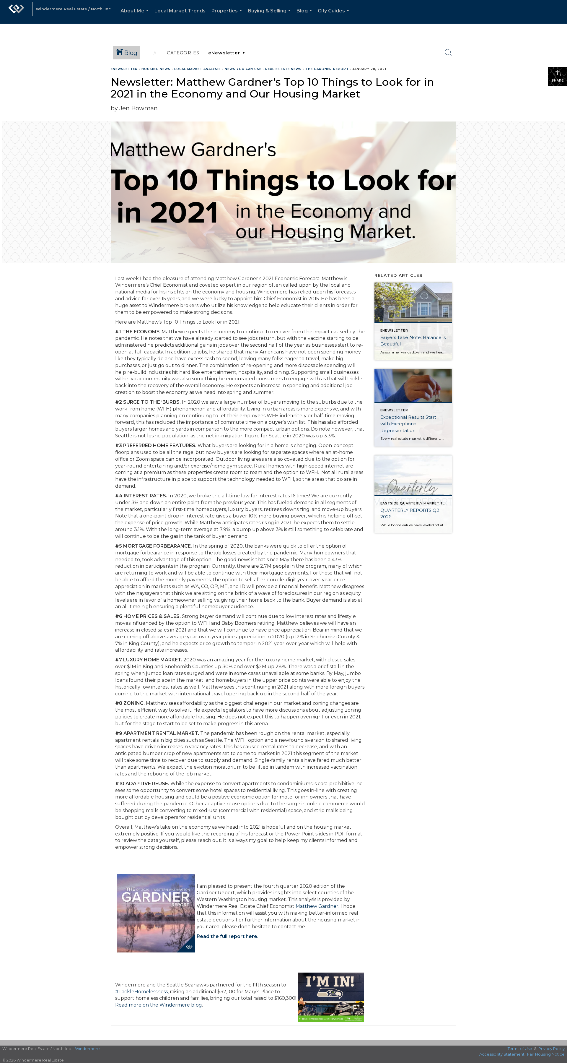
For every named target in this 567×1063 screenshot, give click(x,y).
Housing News (155, 69)
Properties (227, 16)
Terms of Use (520, 1048)
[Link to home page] (16, 12)
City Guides (334, 16)
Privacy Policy (551, 1048)
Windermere (87, 1048)
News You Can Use (243, 69)
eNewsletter (124, 69)
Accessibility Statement (501, 1054)
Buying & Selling (270, 16)
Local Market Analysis (197, 69)
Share (558, 80)
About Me (135, 16)
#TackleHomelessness (141, 991)
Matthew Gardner (317, 906)
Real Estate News (283, 69)
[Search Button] (448, 53)
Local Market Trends (180, 11)
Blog (305, 16)
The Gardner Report (327, 69)
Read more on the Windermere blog (158, 1005)
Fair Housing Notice (546, 1054)
